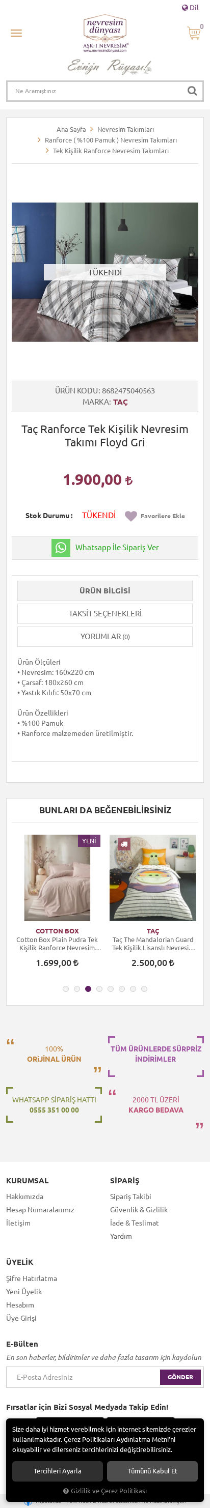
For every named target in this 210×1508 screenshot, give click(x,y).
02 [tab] (77, 989)
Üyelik (19, 1262)
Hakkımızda (24, 1196)
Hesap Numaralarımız (40, 1210)
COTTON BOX (57, 930)
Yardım (121, 1236)
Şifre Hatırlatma (31, 1278)
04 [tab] (99, 989)
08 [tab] (144, 989)
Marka (96, 401)
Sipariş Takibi (130, 1196)
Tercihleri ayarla (58, 1471)
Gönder (180, 1377)
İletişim (18, 1223)
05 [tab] (111, 989)
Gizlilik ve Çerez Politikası (109, 1490)
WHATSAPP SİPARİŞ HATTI (54, 1105)
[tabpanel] (57, 906)
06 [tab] (122, 989)
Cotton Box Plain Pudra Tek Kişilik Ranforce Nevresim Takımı (57, 944)
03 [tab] (88, 989)
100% (54, 1054)
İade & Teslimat (134, 1223)
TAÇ (120, 401)
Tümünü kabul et (152, 1471)
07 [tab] (133, 989)
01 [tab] (66, 989)
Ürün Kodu (76, 390)
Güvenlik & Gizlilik (139, 1210)
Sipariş (125, 1181)
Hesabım (20, 1305)
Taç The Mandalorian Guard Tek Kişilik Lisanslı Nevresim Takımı (153, 944)
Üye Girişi (21, 1318)
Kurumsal (27, 1181)
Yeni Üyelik (24, 1292)
